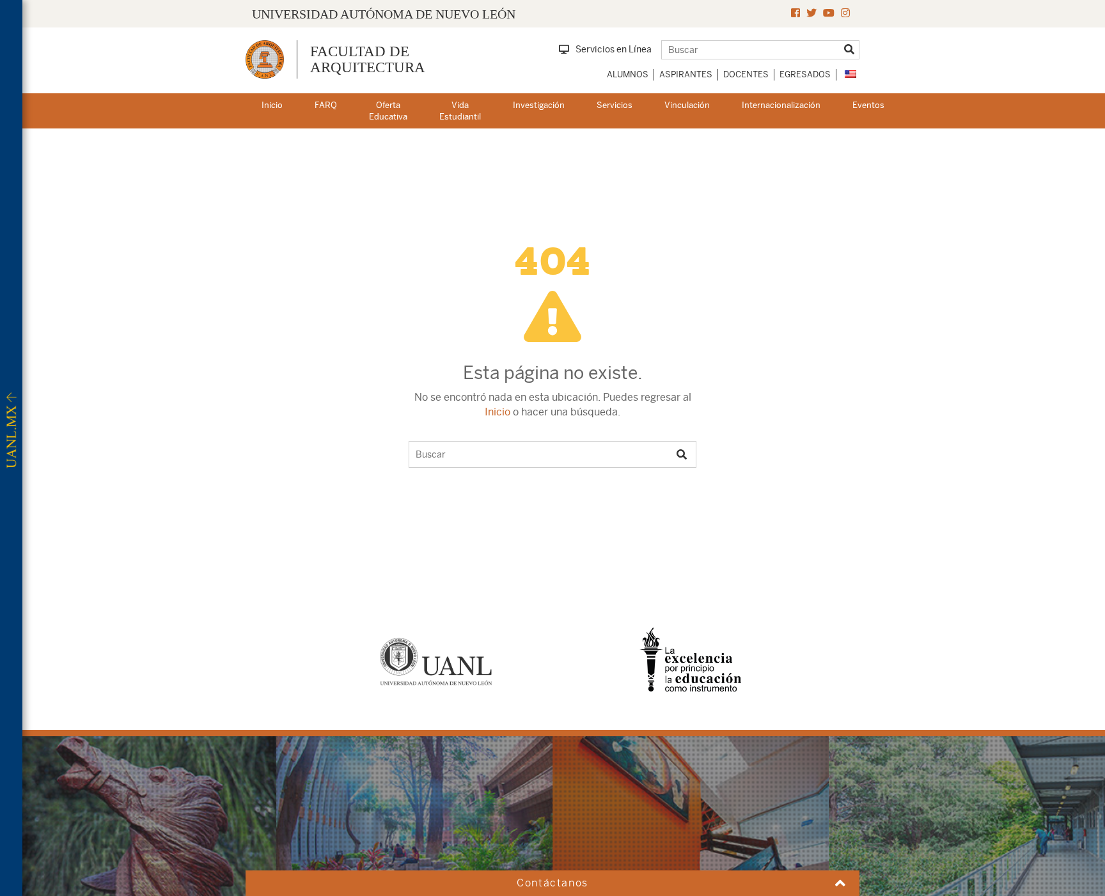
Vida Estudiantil (460, 111)
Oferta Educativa (388, 111)
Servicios (614, 105)
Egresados (805, 74)
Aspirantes (685, 74)
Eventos (868, 105)
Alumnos (627, 74)
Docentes (746, 74)
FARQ (326, 105)
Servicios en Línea (614, 49)
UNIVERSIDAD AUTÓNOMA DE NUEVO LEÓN (383, 14)
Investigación (539, 105)
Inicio (272, 105)
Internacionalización (781, 105)
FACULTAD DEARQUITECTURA (367, 59)
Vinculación (687, 105)
